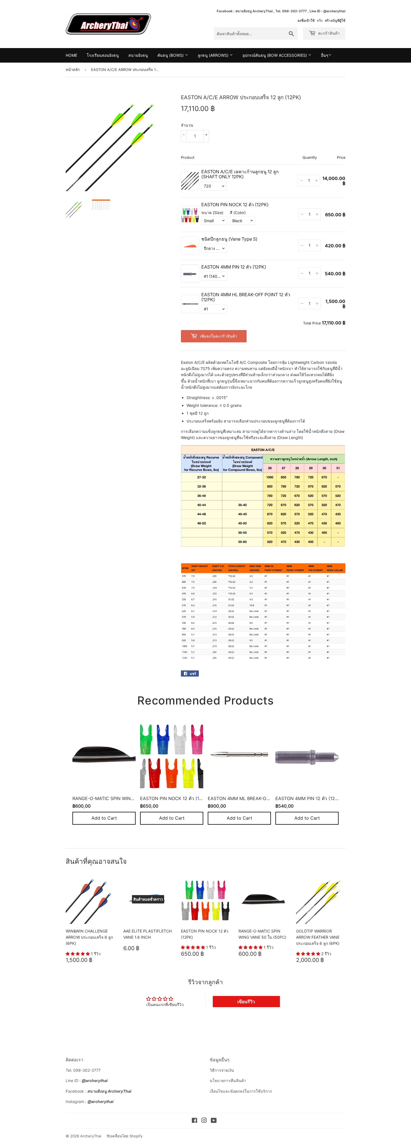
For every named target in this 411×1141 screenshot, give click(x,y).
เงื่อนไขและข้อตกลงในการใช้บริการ (241, 1091)
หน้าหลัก (73, 69)
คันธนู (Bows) (171, 55)
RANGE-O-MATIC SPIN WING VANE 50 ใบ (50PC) (124, 798)
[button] (78, 953)
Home (71, 55)
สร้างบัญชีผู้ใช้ (335, 20)
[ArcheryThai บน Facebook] (194, 1121)
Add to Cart (104, 818)
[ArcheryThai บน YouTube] (214, 1121)
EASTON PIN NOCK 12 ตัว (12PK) (174, 798)
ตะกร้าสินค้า (328, 33)
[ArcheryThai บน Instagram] (204, 1121)
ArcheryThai (90, 1136)
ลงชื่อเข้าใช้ (306, 20)
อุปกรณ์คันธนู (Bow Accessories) (275, 55)
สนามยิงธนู (138, 55)
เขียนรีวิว (246, 1001)
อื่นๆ (324, 55)
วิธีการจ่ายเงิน (222, 1070)
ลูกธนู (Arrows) (214, 55)
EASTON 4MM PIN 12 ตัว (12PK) (308, 798)
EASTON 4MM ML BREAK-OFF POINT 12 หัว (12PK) (261, 798)
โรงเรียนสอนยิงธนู (103, 55)
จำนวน (187, 125)
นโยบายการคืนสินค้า (228, 1080)
